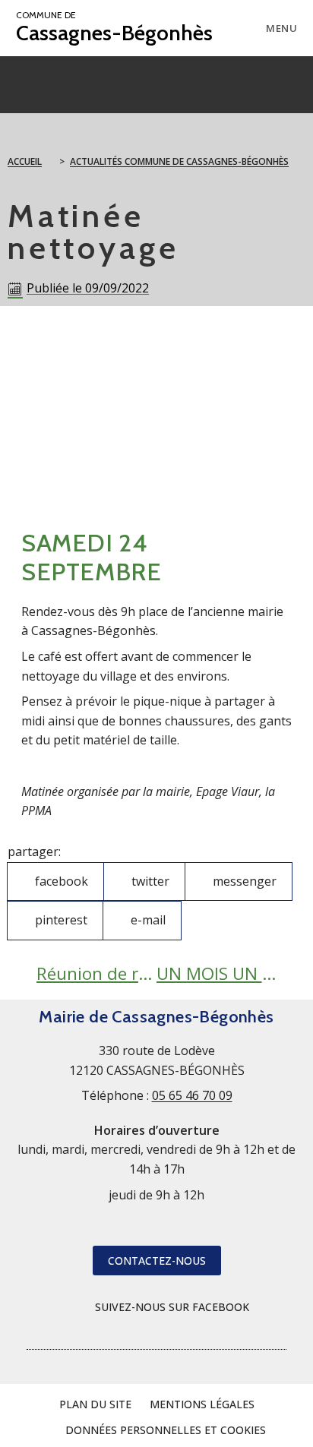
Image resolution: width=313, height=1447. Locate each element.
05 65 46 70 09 (192, 1095)
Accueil (25, 161)
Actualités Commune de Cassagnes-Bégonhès (179, 161)
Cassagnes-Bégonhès (114, 28)
